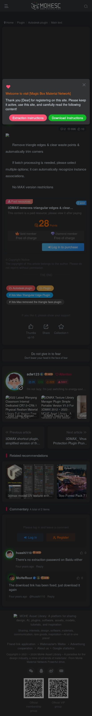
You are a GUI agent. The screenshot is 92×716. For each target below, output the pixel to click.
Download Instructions (67, 118)
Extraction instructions (28, 118)
